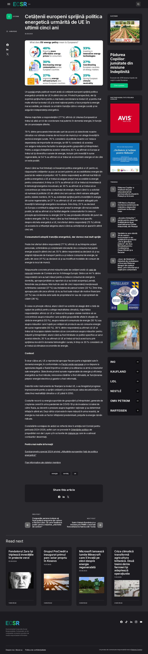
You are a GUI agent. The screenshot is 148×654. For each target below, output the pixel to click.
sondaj (31, 92)
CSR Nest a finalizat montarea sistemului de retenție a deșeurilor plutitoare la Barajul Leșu (128, 207)
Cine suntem (119, 85)
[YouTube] (141, 622)
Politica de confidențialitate (35, 650)
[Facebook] (121, 622)
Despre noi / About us (14, 650)
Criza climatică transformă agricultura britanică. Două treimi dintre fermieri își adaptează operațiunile (124, 562)
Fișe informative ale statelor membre (43, 462)
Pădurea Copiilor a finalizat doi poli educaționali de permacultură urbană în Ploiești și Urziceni (128, 191)
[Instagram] (136, 622)
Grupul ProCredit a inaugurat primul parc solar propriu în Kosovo (56, 556)
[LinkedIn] (131, 622)
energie (55, 473)
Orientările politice (80, 429)
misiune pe (73, 433)
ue (75, 473)
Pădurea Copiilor (136, 650)
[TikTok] (126, 622)
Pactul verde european (72, 364)
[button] (8, 4)
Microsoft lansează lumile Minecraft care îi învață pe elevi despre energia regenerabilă (91, 559)
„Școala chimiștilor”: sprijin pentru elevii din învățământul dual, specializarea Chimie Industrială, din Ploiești (128, 222)
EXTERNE (16, 16)
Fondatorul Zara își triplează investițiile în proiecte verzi (21, 554)
